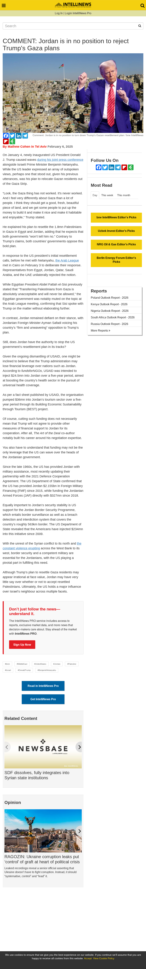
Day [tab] (95, 195)
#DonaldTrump (24, 670)
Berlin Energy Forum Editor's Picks (116, 259)
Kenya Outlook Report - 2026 (109, 304)
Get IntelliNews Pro (43, 699)
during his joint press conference (60, 160)
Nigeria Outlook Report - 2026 (110, 310)
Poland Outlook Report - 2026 (109, 297)
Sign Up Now (22, 644)
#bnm (7, 664)
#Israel (8, 670)
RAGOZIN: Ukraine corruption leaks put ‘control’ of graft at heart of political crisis (42, 859)
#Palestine (71, 664)
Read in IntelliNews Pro (43, 685)
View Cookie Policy (103, 958)
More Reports (100, 330)
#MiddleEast (22, 664)
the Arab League (67, 260)
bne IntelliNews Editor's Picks (116, 217)
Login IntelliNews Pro (78, 13)
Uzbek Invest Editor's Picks (116, 230)
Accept (88, 958)
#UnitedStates (40, 664)
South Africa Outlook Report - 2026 (113, 317)
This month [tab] (123, 195)
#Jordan (56, 664)
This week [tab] (107, 195)
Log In (59, 13)
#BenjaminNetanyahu (47, 670)
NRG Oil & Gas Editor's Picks (116, 244)
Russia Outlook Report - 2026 (109, 323)
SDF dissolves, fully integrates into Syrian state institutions (36, 775)
